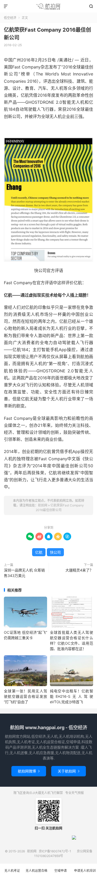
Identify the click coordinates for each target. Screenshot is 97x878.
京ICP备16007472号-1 (55, 851)
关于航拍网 (68, 771)
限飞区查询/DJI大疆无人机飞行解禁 (38, 793)
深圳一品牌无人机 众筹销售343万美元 (24, 573)
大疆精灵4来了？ (79, 570)
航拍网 (48, 6)
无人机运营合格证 (36, 873)
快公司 (55, 552)
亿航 (38, 552)
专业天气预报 (74, 793)
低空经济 (10, 18)
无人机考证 (12, 871)
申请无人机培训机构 (85, 873)
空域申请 (60, 871)
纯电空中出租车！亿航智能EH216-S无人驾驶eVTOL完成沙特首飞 (71, 696)
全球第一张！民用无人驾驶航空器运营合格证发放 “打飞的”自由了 (25, 696)
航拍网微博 (29, 771)
